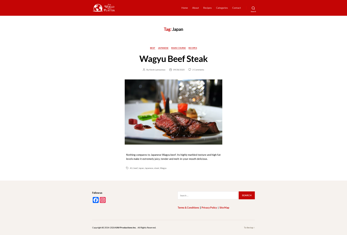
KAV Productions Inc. (125, 227)
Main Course (178, 48)
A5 (131, 168)
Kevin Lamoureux (157, 69)
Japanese (163, 48)
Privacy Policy (209, 207)
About (195, 7)
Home (184, 7)
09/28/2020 (178, 69)
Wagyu (163, 168)
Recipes (207, 7)
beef (135, 168)
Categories (222, 7)
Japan (141, 168)
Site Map (224, 207)
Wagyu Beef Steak (173, 58)
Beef (152, 48)
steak (156, 168)
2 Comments (198, 69)
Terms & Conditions (188, 207)
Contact (236, 7)
